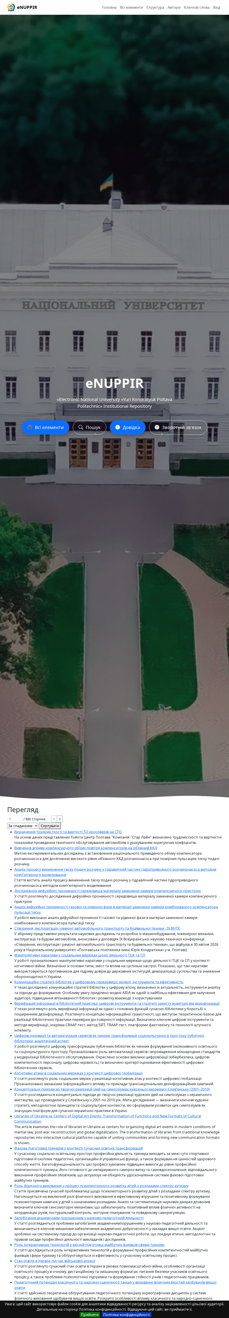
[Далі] (60, 819)
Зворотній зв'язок (181, 427)
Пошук (93, 427)
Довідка (131, 427)
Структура (155, 7)
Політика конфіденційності (126, 1314)
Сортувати (50, 825)
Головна (109, 7)
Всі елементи (131, 7)
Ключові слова (197, 7)
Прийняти (90, 1314)
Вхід (216, 7)
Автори (174, 7)
